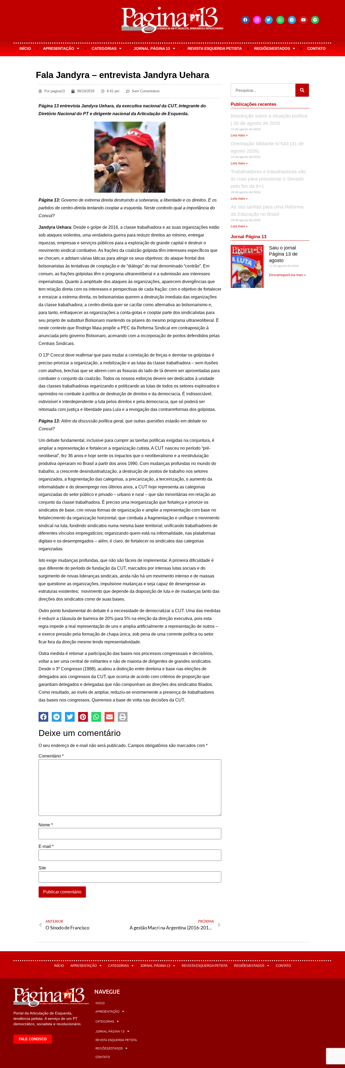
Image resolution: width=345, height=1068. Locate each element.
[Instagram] (257, 20)
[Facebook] (246, 20)
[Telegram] (292, 20)
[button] (43, 717)
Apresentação (58, 48)
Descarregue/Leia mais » (287, 275)
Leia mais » (239, 135)
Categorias (104, 48)
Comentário (51, 756)
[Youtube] (303, 20)
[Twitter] (269, 20)
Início (25, 48)
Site (42, 868)
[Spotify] (315, 20)
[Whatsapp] (280, 20)
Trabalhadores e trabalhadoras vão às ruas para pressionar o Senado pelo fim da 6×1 (268, 179)
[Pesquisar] (302, 90)
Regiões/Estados (272, 48)
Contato (316, 48)
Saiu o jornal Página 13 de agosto (283, 254)
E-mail (46, 846)
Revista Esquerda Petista (215, 48)
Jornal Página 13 (152, 48)
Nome (46, 825)
